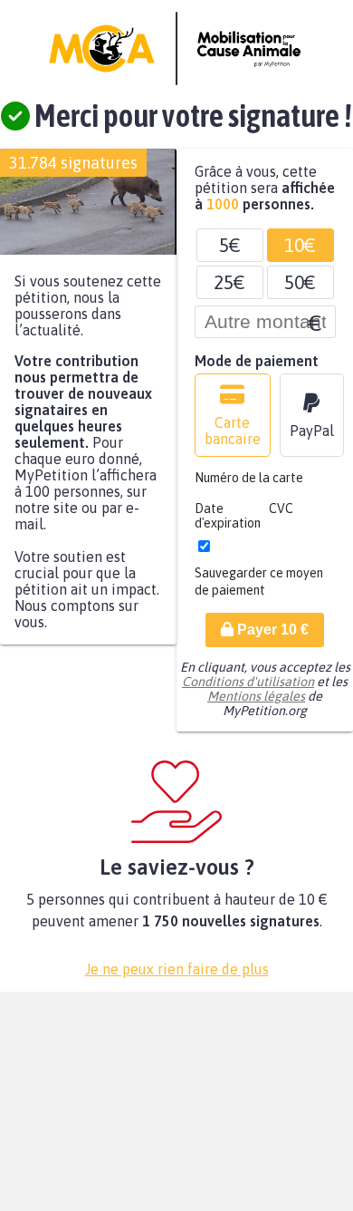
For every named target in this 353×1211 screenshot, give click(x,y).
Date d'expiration (228, 524)
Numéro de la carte (249, 487)
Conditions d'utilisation (248, 690)
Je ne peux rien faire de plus (177, 978)
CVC (281, 517)
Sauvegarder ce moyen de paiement (259, 590)
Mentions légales (256, 705)
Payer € (271, 638)
